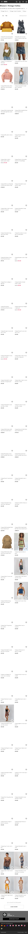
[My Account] (19, 1)
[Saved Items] (23, 1)
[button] (1, 925)
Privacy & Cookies (21, 932)
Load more (14, 906)
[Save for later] (12, 33)
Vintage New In (4, 11)
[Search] (16, 1)
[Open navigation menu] (2, 1)
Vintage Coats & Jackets (15, 11)
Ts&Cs (26, 932)
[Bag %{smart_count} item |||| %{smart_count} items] (26, 1)
